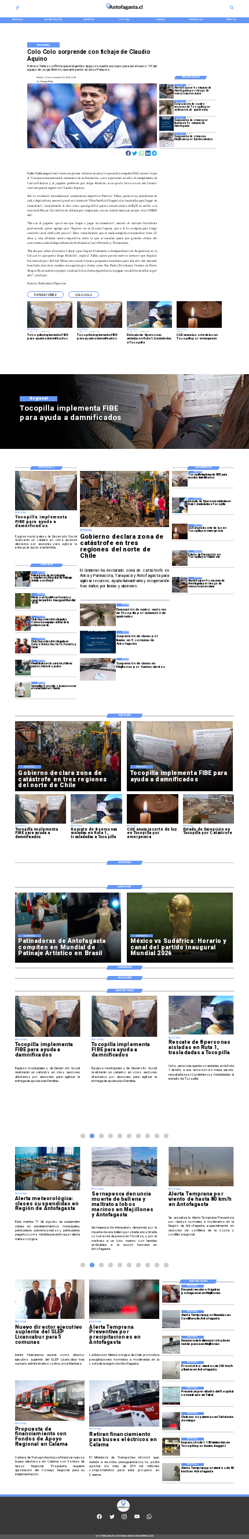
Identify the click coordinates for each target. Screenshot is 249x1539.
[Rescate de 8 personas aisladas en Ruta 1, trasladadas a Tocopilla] (180, 505)
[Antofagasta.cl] (17, 9)
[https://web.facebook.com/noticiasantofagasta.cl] (99, 1518)
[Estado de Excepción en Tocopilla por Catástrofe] (180, 558)
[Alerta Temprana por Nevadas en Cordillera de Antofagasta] (171, 1319)
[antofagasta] (124, 11)
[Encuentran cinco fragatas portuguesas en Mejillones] (171, 1294)
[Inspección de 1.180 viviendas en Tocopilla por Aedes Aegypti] (171, 1447)
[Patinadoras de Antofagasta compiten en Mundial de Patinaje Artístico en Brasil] (23, 579)
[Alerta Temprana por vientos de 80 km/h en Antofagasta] (171, 1472)
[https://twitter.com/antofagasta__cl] (112, 1518)
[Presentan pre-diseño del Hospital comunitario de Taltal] (171, 1396)
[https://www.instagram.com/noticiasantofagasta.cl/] (124, 1518)
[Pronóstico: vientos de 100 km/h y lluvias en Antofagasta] (171, 1370)
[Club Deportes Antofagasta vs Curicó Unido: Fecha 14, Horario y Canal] (23, 645)
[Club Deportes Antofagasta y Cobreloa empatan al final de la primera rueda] (23, 623)
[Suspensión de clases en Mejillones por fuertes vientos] (166, 140)
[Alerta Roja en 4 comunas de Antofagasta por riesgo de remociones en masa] (166, 91)
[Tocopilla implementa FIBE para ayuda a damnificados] (180, 479)
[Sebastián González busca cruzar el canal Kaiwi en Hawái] (23, 689)
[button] (45, 294)
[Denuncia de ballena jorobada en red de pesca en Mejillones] (171, 1345)
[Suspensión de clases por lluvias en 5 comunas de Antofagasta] (166, 123)
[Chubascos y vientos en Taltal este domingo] (171, 1421)
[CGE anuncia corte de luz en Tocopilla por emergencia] (180, 532)
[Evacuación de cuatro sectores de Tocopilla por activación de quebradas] (166, 107)
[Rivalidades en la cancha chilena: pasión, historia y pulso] (23, 667)
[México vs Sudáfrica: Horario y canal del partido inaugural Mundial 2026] (23, 601)
